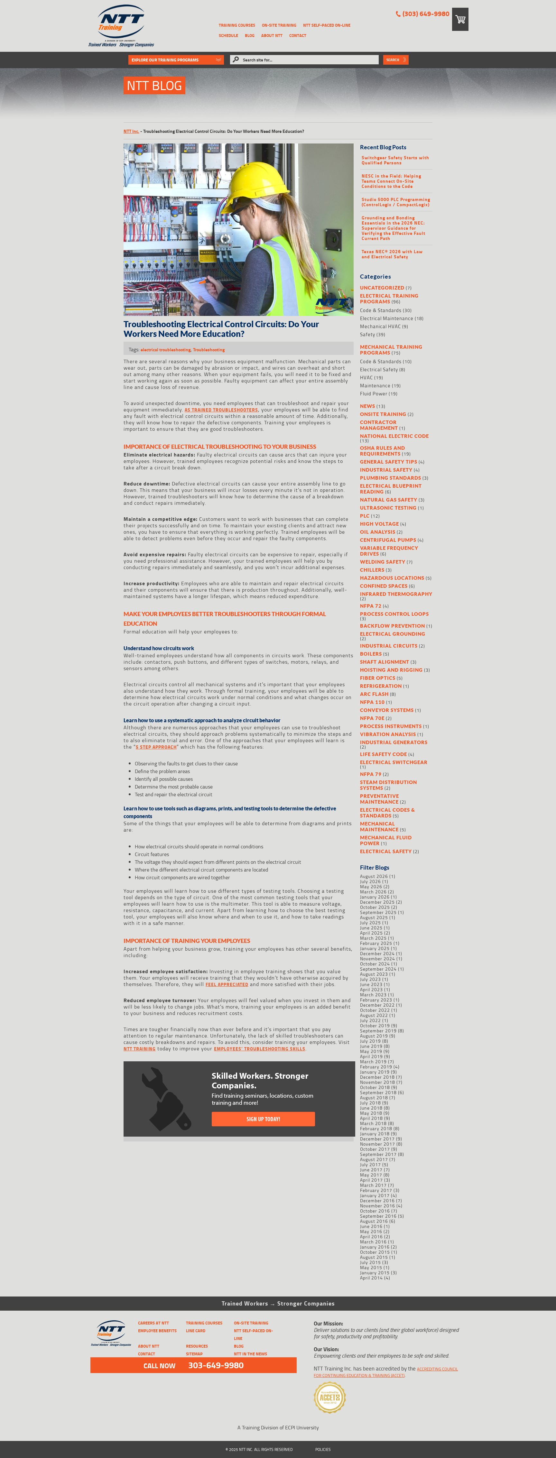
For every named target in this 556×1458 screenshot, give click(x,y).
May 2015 (371, 1267)
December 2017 (377, 1138)
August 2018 (374, 1097)
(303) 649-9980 (426, 14)
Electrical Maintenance (386, 318)
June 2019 (371, 1046)
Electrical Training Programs (389, 298)
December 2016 (377, 1200)
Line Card (195, 1330)
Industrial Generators (394, 742)
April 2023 (371, 989)
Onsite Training (383, 414)
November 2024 (377, 958)
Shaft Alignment (384, 662)
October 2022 (375, 1010)
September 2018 (378, 1092)
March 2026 (373, 891)
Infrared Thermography (396, 594)
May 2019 (371, 1051)
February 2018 (376, 1128)
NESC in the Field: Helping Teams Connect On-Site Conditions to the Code (391, 181)
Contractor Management (379, 425)
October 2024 (375, 963)
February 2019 (376, 1066)
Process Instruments (391, 726)
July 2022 (370, 1020)
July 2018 (370, 1102)
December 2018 (377, 1077)
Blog (250, 35)
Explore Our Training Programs (165, 60)
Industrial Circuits (389, 646)
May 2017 (371, 1174)
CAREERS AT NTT (153, 1323)
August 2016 (374, 1221)
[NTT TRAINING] (111, 1333)
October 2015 (375, 1252)
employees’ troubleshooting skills (259, 1048)
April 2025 (371, 932)
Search (392, 59)
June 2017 (371, 1169)
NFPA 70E (372, 718)
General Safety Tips (388, 462)
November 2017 (377, 1143)
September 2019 (378, 1030)
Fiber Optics (377, 678)
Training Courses (237, 25)
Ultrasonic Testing (388, 508)
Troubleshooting (209, 349)
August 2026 (374, 876)
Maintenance (375, 385)
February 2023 (376, 999)
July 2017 (370, 1164)
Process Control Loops (394, 614)
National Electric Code (394, 436)
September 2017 (378, 1154)
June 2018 (371, 1107)
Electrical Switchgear (394, 762)
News (367, 406)
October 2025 (375, 907)
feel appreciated (227, 984)
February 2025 (376, 943)
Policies (323, 1449)
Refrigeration (381, 686)
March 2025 (373, 938)
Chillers (372, 570)
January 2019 (375, 1071)
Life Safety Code (383, 754)
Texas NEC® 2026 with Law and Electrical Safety (392, 254)
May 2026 (371, 886)
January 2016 (375, 1246)
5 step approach (156, 746)
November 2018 (377, 1082)
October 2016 (375, 1210)
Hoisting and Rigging (391, 670)
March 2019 (373, 1061)
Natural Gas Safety (388, 500)
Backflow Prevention (392, 626)
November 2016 (377, 1205)
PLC (365, 516)
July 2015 (370, 1262)
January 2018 (375, 1133)
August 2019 (374, 1035)
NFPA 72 (371, 606)
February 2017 (376, 1190)
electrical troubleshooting (165, 349)
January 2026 (375, 896)
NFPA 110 (372, 702)
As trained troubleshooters (221, 409)
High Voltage (379, 524)
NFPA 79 (371, 774)
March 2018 (373, 1123)
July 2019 (370, 1041)
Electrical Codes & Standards (387, 812)
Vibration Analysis (388, 734)
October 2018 (375, 1087)
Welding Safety (382, 562)
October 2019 (375, 1025)
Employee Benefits (157, 1330)
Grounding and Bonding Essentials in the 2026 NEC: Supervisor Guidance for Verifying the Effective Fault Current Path (393, 228)
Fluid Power (373, 393)
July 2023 (370, 979)
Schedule (228, 35)
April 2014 (371, 1277)
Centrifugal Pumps (388, 540)
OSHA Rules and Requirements (382, 451)
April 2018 (371, 1118)
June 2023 (371, 984)
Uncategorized (382, 288)
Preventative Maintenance (379, 799)
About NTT (272, 35)
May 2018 (371, 1113)
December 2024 (377, 953)
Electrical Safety (379, 369)
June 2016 (371, 1226)
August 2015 (374, 1257)
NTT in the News (250, 1354)
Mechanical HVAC (380, 326)
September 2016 (378, 1216)
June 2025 (371, 927)
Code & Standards (381, 310)
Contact (297, 35)
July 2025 (370, 922)
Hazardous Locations (392, 578)
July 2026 (370, 881)
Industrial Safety (386, 470)
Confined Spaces (384, 586)
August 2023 (374, 974)
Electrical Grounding (392, 634)
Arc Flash (374, 694)
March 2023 (373, 994)
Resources (197, 1346)
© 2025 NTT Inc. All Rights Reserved (259, 1449)
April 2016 (371, 1236)
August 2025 (374, 917)
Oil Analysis (377, 532)
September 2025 (378, 912)
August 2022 (374, 1015)
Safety (367, 334)
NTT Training (140, 1048)
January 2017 (375, 1195)
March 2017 (373, 1185)
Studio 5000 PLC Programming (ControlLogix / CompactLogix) (396, 202)
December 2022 (377, 1004)
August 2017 (374, 1159)
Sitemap (194, 1354)
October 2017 (375, 1149)
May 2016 (371, 1231)
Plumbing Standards (390, 478)
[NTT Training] (121, 26)
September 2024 (378, 968)
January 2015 (375, 1272)
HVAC (366, 377)
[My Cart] (460, 19)
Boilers (371, 654)
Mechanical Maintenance (379, 826)
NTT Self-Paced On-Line (326, 25)
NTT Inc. (131, 131)
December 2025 (377, 902)
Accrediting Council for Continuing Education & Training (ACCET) (386, 1372)
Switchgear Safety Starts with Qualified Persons (395, 160)
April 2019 (371, 1056)
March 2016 (373, 1241)
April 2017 (371, 1180)
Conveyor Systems (387, 710)
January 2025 (375, 948)
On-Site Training (279, 25)
